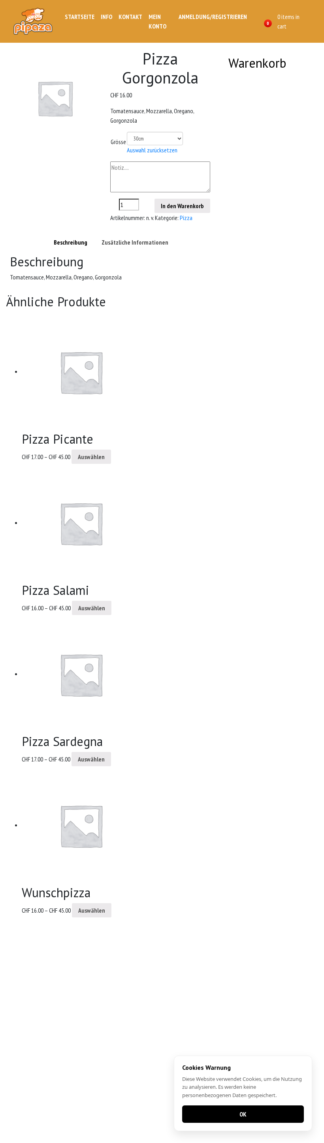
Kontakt (130, 17)
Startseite (79, 17)
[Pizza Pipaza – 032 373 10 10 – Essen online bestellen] (34, 21)
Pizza (186, 218)
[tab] (70, 242)
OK (243, 1114)
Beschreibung (70, 242)
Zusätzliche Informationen (135, 242)
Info (106, 17)
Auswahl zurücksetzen (152, 150)
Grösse (118, 142)
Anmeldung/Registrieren (213, 17)
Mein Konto (157, 21)
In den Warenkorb (182, 206)
